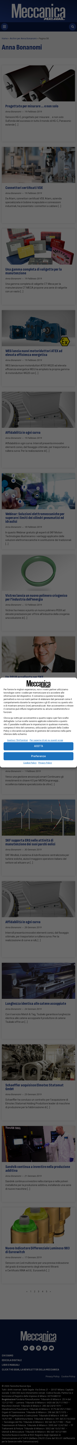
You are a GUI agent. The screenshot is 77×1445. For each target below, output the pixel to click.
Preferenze (38, 756)
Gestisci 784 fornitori (17, 740)
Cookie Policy (30, 762)
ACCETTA (38, 746)
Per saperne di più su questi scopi (46, 740)
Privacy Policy (45, 762)
